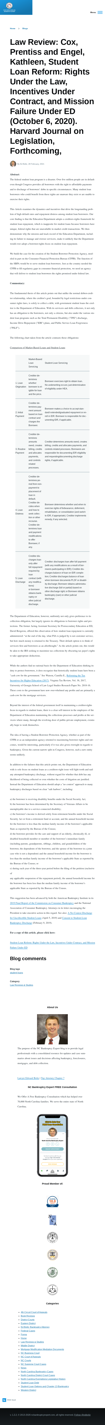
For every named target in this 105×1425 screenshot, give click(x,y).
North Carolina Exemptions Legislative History (43, 1379)
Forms (24, 1334)
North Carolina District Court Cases (38, 1375)
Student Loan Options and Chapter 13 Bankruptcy (45, 1386)
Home (12, 28)
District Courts (27, 1320)
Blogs (25, 28)
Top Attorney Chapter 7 (52, 1078)
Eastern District (28, 1323)
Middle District (28, 1345)
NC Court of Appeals (31, 1357)
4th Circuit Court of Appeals (34, 1312)
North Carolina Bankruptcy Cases (37, 1371)
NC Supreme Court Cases (33, 1364)
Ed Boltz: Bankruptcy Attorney (35, 1327)
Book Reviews (28, 1316)
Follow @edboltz (82, 1415)
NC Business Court (30, 1353)
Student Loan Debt (30, 1383)
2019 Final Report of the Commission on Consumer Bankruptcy (42, 903)
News (23, 1368)
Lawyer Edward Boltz (28, 1078)
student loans (16, 973)
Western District (28, 1390)
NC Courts (26, 1360)
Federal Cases (28, 1331)
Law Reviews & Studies (21, 985)
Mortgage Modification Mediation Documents (42, 1349)
